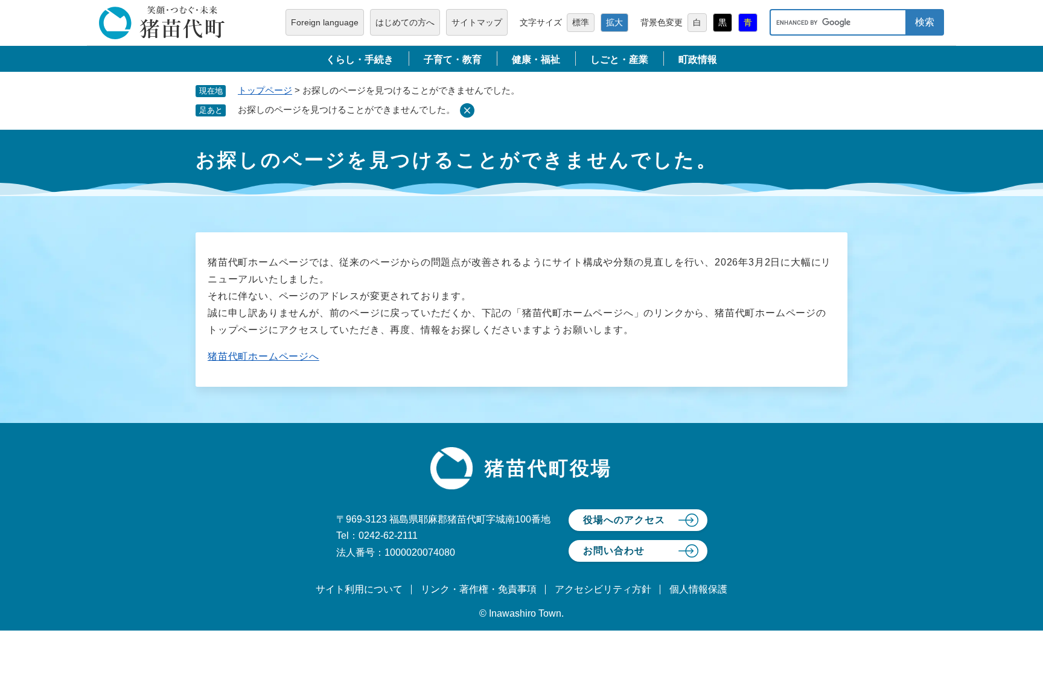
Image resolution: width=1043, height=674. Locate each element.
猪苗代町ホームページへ (263, 356)
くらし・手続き (360, 59)
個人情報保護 (698, 589)
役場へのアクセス (624, 520)
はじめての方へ (405, 22)
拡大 (614, 22)
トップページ (265, 90)
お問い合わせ (614, 550)
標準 (580, 22)
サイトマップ (476, 22)
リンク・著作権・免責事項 (479, 589)
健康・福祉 (536, 59)
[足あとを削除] (467, 110)
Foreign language (325, 22)
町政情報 (697, 59)
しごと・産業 (619, 59)
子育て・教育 (453, 59)
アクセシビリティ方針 (603, 589)
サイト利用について (359, 589)
